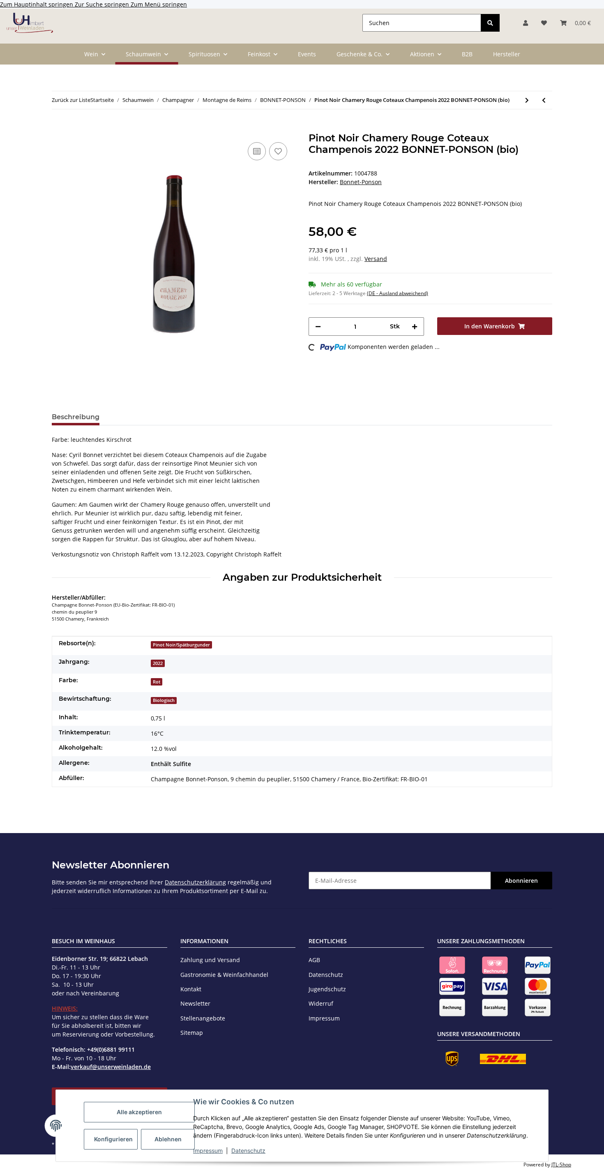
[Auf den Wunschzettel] (278, 151)
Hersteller (506, 54)
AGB (314, 960)
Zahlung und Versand (210, 960)
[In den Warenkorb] (58, 127)
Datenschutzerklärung (195, 882)
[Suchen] (490, 23)
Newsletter (195, 1003)
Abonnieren (521, 880)
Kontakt (190, 989)
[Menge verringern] (318, 326)
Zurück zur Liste (71, 100)
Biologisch (164, 700)
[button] (525, 23)
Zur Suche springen (103, 4)
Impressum (208, 1150)
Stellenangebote (202, 1018)
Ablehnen (168, 1139)
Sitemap (191, 1032)
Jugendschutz (327, 989)
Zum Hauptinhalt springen (37, 4)
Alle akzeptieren (139, 1111)
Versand (375, 259)
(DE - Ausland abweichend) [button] (397, 293)
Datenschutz (248, 1150)
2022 (158, 663)
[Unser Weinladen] (30, 23)
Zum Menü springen (159, 4)
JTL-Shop (561, 1164)
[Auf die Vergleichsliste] (257, 151)
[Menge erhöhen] (415, 326)
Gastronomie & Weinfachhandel (224, 975)
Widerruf (321, 1003)
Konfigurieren (113, 1139)
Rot (156, 682)
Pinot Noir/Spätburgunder (181, 645)
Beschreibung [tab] (75, 417)
